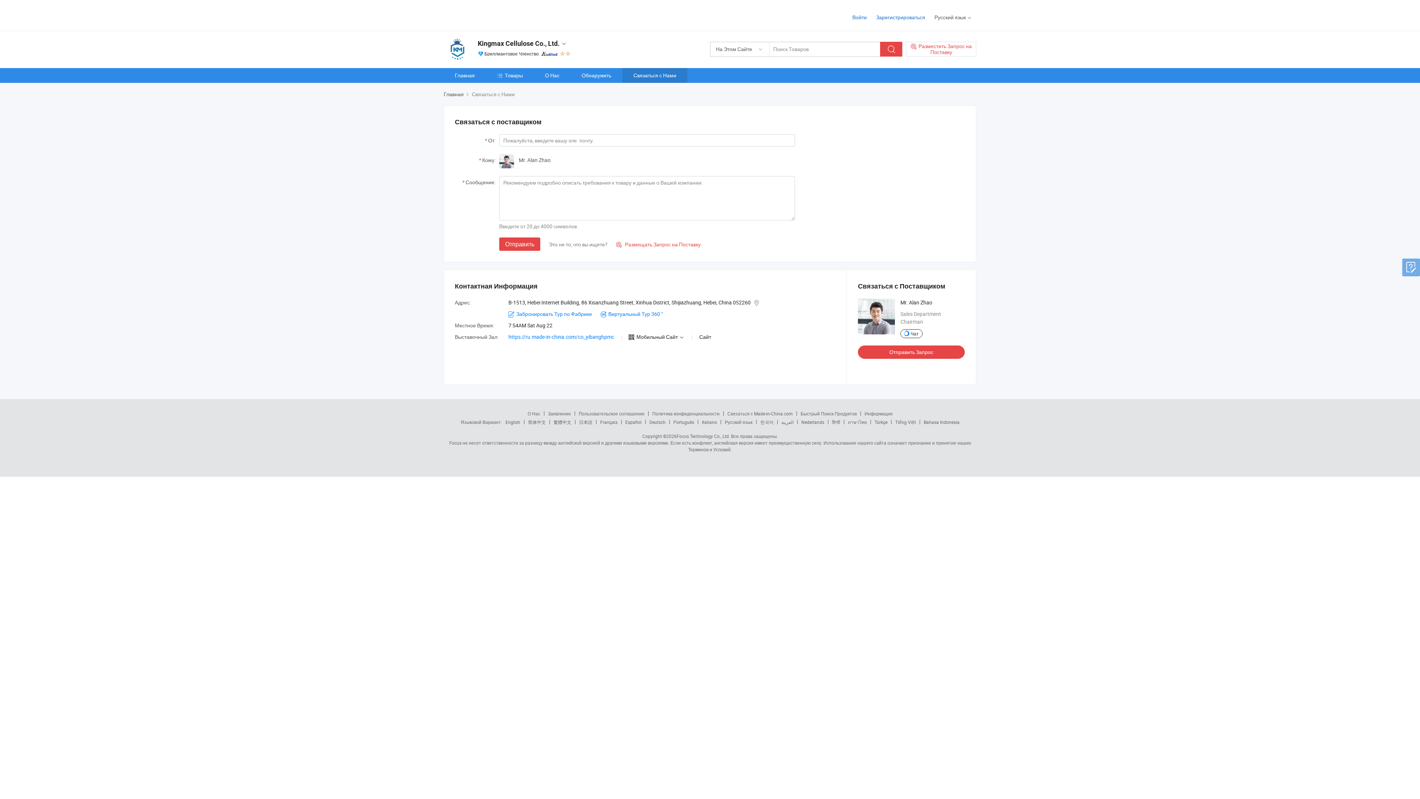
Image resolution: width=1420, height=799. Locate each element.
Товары (514, 75)
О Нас (552, 75)
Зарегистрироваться (900, 17)
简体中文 (537, 422)
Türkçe (881, 422)
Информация (879, 414)
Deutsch (657, 422)
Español (633, 422)
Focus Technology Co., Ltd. (703, 436)
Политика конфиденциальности (686, 414)
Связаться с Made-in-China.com (760, 414)
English (513, 422)
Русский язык (739, 422)
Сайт (705, 336)
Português (683, 422)
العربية (787, 422)
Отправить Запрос (911, 351)
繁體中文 (562, 422)
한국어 (767, 422)
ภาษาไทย (857, 422)
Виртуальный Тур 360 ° (635, 313)
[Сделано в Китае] (491, 14)
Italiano (709, 422)
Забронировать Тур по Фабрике (554, 313)
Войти (859, 17)
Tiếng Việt (905, 422)
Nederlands (812, 422)
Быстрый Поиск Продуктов (829, 414)
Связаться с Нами (654, 75)
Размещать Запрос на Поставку (658, 244)
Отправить (519, 244)
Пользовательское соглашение (612, 414)
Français (609, 422)
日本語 (585, 422)
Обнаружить (596, 75)
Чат (915, 334)
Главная (465, 75)
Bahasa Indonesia (942, 422)
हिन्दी (836, 422)
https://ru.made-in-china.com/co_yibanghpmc (561, 336)
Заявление (559, 414)
